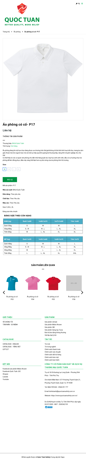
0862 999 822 (52, 387)
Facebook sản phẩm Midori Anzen (15, 369)
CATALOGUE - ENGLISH (11, 344)
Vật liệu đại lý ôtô (50, 335)
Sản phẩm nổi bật (51, 322)
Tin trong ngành (50, 347)
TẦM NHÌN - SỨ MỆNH (10, 324)
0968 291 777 (63, 387)
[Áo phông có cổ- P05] (33, 283)
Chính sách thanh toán (52, 349)
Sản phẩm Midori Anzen (53, 324)
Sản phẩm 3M (50, 327)
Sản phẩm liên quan (43, 265)
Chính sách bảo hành (52, 360)
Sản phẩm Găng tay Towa (54, 330)
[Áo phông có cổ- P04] (12, 283)
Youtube (6, 379)
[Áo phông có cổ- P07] (74, 283)
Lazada (5, 377)
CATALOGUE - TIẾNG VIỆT (12, 347)
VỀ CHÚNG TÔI (8, 322)
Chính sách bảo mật (52, 357)
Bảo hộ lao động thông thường (55, 332)
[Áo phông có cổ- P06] (53, 283)
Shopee (5, 374)
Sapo (62, 457)
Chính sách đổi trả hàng (53, 354)
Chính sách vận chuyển (53, 352)
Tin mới (47, 344)
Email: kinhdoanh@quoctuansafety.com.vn (60, 391)
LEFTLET (6, 349)
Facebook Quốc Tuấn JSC (12, 371)
